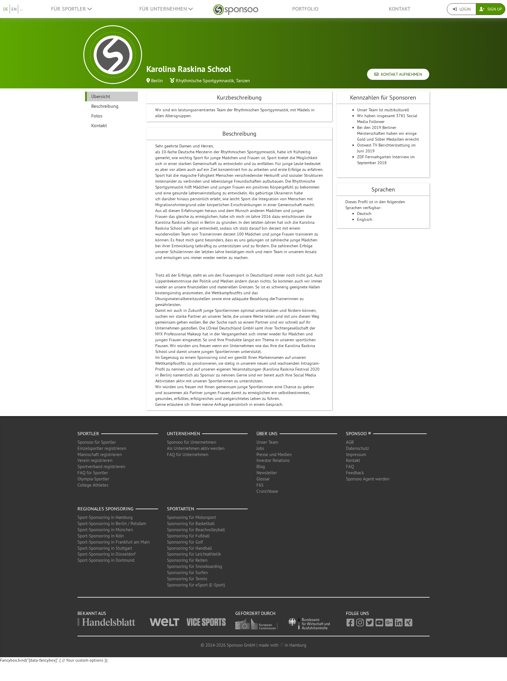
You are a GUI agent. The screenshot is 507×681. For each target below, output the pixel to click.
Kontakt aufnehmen (400, 74)
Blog (260, 466)
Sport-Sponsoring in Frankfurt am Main (113, 542)
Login (464, 9)
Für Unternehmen (163, 9)
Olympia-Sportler (93, 479)
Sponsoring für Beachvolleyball (196, 529)
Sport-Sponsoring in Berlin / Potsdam (111, 523)
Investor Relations (273, 460)
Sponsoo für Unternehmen (191, 442)
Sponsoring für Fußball (188, 536)
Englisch (364, 219)
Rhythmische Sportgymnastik (205, 80)
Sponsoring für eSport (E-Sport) (196, 585)
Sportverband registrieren (101, 466)
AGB (350, 442)
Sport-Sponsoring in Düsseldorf (106, 554)
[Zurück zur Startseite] (235, 9)
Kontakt (399, 9)
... (21, 9)
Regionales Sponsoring (105, 509)
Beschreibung (105, 106)
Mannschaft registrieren (99, 454)
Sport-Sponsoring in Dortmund (105, 560)
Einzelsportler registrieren (101, 448)
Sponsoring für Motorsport (191, 517)
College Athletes (92, 485)
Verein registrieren (94, 460)
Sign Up (494, 9)
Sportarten (180, 509)
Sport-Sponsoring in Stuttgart (104, 548)
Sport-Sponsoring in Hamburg (105, 517)
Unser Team (267, 442)
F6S (259, 485)
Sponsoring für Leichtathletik (194, 554)
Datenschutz (357, 448)
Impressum (356, 454)
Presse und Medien (274, 454)
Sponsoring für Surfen (187, 572)
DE (5, 9)
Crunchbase (267, 491)
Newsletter (266, 472)
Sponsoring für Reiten (187, 560)
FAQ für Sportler (92, 472)
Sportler (88, 433)
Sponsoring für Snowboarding (194, 566)
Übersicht (100, 96)
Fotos (96, 116)
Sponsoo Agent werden (367, 479)
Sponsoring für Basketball (190, 523)
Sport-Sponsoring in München (105, 529)
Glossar (263, 479)
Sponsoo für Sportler (96, 442)
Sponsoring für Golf (185, 542)
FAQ (350, 466)
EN (13, 9)
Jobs (260, 448)
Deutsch (364, 213)
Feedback (355, 472)
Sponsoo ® (358, 433)
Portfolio (305, 9)
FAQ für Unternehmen (187, 454)
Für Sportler (69, 9)
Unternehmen (183, 433)
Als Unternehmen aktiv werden (195, 448)
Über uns (267, 433)
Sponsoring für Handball (189, 548)
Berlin (157, 80)
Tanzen (243, 80)
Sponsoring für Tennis (187, 578)
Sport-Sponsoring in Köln (100, 536)
